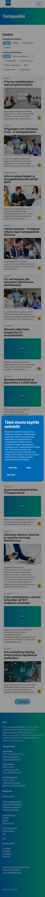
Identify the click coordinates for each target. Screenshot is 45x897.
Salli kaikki (13, 467)
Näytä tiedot (11, 474)
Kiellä (29, 467)
